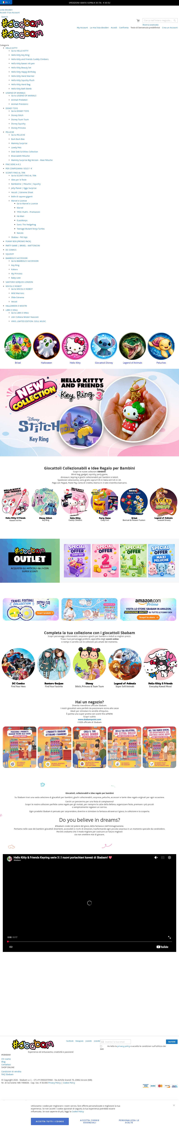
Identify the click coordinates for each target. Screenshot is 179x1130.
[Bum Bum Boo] (163, 504)
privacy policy (123, 1046)
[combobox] (160, 20)
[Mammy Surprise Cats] (54, 667)
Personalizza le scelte (129, 1121)
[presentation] (6, 349)
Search (4, 16)
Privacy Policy (54, 1082)
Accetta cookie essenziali (89, 1121)
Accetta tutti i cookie (50, 1121)
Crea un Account (170, 27)
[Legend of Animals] (89, 667)
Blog (3, 1061)
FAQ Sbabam (7, 1074)
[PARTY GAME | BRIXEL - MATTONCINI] (75, 504)
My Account (82, 27)
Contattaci (6, 1064)
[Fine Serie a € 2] (105, 561)
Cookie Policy (69, 1082)
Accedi (114, 27)
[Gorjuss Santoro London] (125, 667)
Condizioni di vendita (11, 1071)
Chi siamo (6, 1059)
